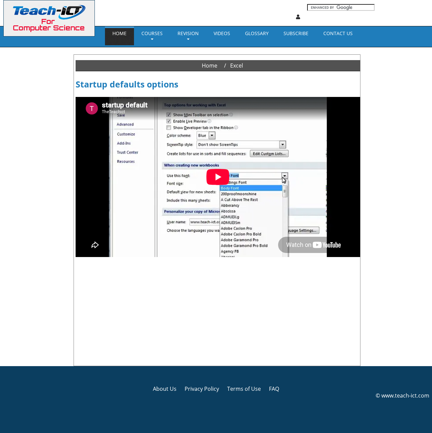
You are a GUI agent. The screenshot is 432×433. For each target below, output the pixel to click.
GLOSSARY (257, 33)
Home (119, 33)
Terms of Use (244, 388)
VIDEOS (222, 33)
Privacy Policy (202, 388)
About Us (165, 388)
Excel (236, 65)
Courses (152, 33)
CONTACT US (338, 33)
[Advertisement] (29, 148)
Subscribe (296, 33)
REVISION (188, 33)
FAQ (274, 388)
